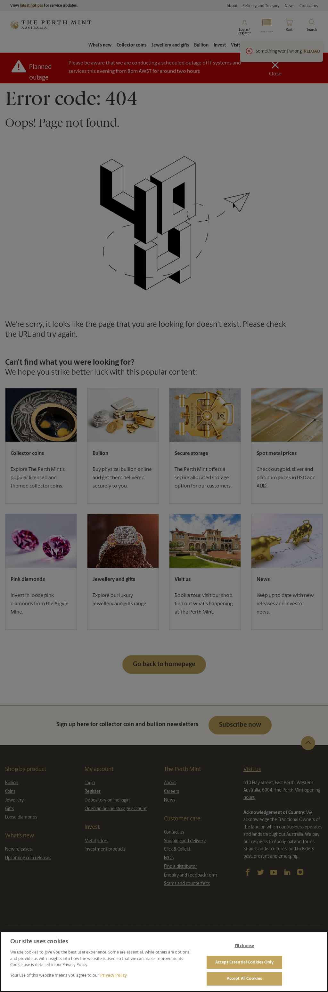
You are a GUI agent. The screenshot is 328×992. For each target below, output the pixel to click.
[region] (164, 962)
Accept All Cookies (244, 979)
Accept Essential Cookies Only (244, 962)
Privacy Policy (113, 975)
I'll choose (244, 946)
